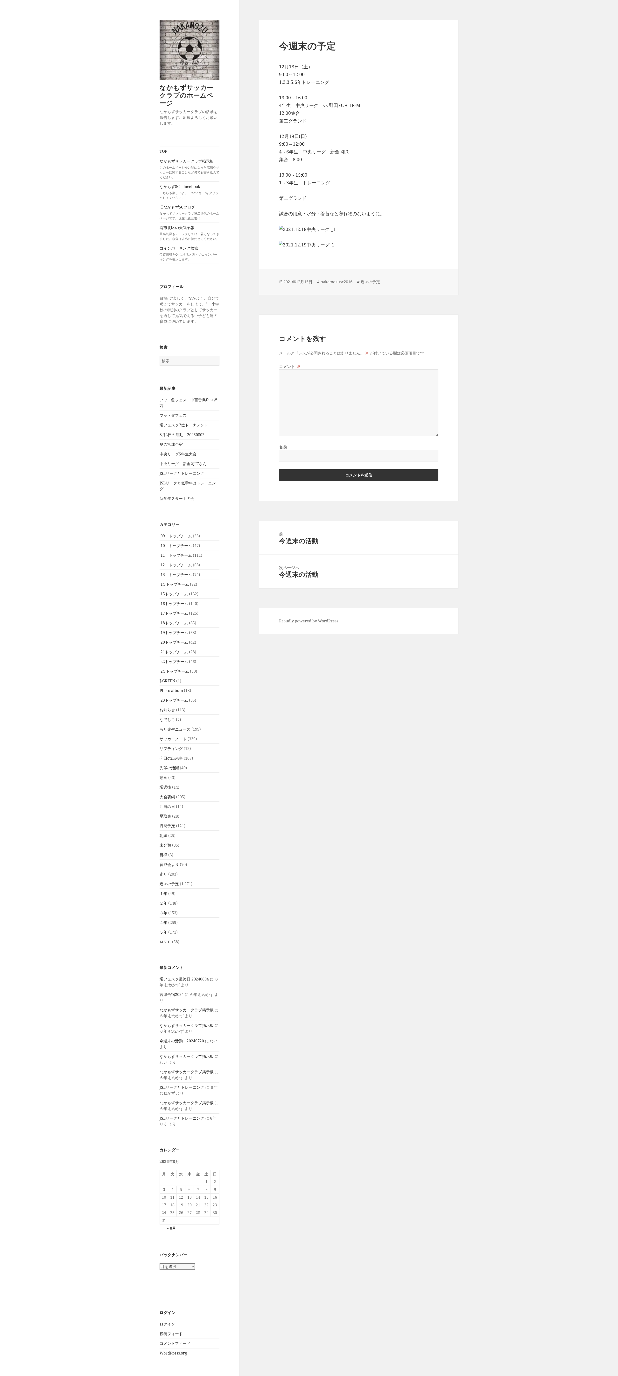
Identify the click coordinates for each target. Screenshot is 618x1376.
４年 (163, 922)
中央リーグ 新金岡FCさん (183, 463)
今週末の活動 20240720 (182, 1041)
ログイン (167, 1324)
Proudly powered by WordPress (308, 621)
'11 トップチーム (176, 555)
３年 (163, 912)
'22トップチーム (174, 661)
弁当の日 (167, 806)
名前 (283, 447)
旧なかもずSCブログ (189, 212)
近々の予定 (169, 883)
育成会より (169, 864)
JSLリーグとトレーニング (182, 473)
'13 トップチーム (176, 574)
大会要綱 (167, 797)
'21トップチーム (174, 652)
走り (163, 874)
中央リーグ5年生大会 (178, 454)
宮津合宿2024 (172, 994)
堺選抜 (165, 787)
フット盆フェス (173, 415)
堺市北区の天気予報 (189, 233)
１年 (163, 893)
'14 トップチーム (174, 584)
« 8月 (171, 1228)
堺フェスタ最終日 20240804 (184, 979)
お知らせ (167, 710)
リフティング (171, 748)
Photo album (171, 690)
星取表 (165, 816)
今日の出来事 (171, 758)
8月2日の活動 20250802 (182, 434)
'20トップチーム (174, 642)
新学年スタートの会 (177, 498)
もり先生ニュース (175, 729)
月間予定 (167, 825)
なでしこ (167, 719)
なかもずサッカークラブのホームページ (186, 95)
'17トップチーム (174, 613)
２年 (163, 903)
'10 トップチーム (176, 545)
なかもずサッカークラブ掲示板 (189, 168)
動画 (163, 777)
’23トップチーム (174, 700)
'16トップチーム (174, 603)
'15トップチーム (174, 594)
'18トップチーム (174, 623)
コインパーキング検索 (188, 253)
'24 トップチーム (174, 671)
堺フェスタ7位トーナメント (184, 425)
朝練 (163, 835)
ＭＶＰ (165, 941)
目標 (163, 854)
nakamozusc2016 (336, 281)
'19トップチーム (174, 632)
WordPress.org (173, 1353)
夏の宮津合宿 (171, 444)
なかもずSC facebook (189, 192)
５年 (163, 932)
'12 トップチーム (176, 565)
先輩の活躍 (169, 768)
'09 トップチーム (176, 536)
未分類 (165, 845)
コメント (289, 366)
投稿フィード (171, 1333)
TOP (163, 151)
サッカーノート (173, 739)
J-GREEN (167, 681)
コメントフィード (175, 1343)
